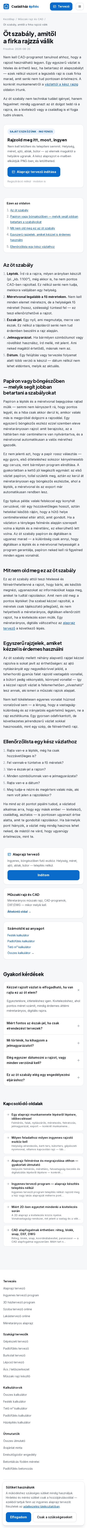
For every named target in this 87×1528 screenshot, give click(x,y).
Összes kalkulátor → (20, 953)
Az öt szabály (19, 210)
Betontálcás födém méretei (21, 1461)
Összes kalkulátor (15, 1394)
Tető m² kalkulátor (19, 947)
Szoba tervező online (17, 1309)
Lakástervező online (16, 1316)
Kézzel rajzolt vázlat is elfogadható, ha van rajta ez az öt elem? (40, 989)
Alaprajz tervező (14, 1288)
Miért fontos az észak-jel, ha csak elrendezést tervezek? (33, 1025)
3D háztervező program (19, 1302)
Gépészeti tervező (15, 1341)
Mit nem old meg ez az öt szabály (32, 228)
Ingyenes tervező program (21, 1295)
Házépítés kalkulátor (17, 1422)
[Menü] (80, 6)
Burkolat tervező (14, 1355)
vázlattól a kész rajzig (61, 84)
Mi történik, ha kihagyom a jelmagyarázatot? (27, 1043)
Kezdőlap (9, 19)
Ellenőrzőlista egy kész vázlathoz (32, 246)
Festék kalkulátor (18, 935)
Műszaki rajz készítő (16, 1376)
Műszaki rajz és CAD (30, 19)
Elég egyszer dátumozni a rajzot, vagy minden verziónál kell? (36, 1060)
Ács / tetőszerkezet (16, 1369)
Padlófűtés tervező (16, 1348)
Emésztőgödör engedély (19, 1454)
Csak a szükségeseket (54, 1517)
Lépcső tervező (13, 1362)
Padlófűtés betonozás (18, 1468)
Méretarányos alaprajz (18, 1323)
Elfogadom (18, 1517)
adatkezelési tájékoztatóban (41, 1506)
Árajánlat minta (12, 1447)
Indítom (43, 875)
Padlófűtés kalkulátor (21, 941)
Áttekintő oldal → (19, 911)
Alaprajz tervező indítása (36, 172)
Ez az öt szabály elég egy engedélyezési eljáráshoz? (38, 1077)
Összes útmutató (14, 1441)
